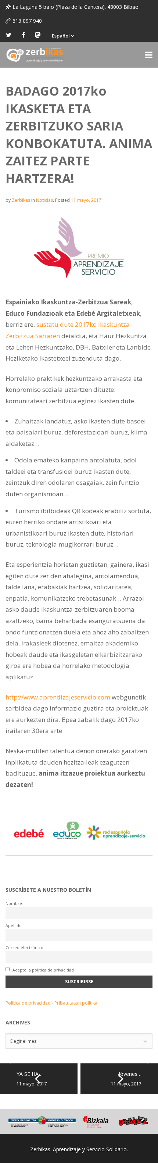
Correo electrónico (24, 947)
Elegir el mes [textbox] (23, 1041)
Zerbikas (21, 200)
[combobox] (79, 1041)
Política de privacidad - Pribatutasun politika (51, 1003)
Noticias (44, 200)
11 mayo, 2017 (86, 200)
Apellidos (14, 925)
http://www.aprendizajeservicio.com (58, 697)
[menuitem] (62, 35)
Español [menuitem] (61, 35)
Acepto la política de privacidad (42, 970)
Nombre (14, 903)
